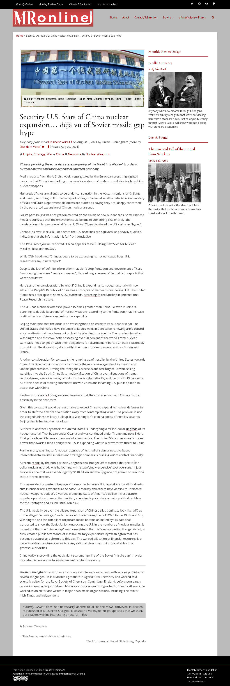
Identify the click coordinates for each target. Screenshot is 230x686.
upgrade (131, 429)
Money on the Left (107, 4)
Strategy (39, 154)
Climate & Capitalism (80, 4)
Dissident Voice (30, 147)
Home (113, 17)
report (36, 463)
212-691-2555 (199, 681)
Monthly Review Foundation (202, 669)
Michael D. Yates (158, 160)
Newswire (74, 154)
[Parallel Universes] (175, 90)
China (60, 154)
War (49, 154)
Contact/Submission (145, 17)
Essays (192, 17)
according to (92, 295)
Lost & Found (158, 137)
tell (47, 395)
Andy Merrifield (157, 69)
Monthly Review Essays (164, 51)
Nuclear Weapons (98, 154)
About (125, 17)
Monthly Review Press (51, 4)
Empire (28, 154)
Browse (166, 17)
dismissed (100, 224)
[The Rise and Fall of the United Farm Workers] (174, 183)
